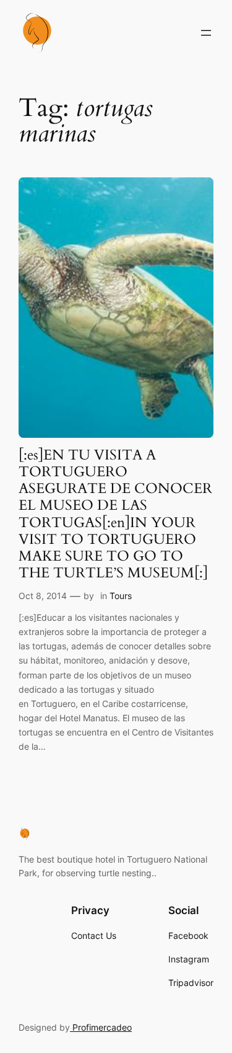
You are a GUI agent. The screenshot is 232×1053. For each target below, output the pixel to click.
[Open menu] (206, 32)
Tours (121, 595)
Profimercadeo (101, 1027)
